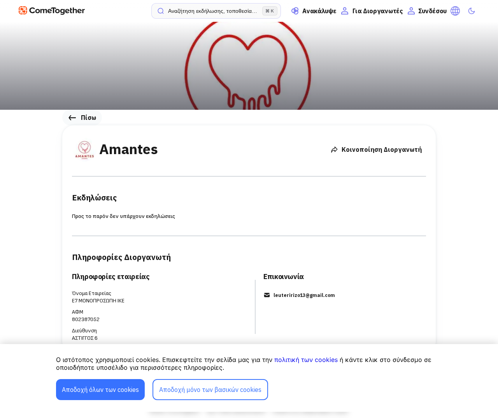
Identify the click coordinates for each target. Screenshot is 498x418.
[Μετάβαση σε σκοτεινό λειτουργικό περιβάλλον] (471, 11)
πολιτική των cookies (306, 360)
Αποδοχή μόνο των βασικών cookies (210, 389)
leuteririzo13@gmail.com (304, 295)
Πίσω (88, 117)
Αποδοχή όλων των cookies (100, 389)
